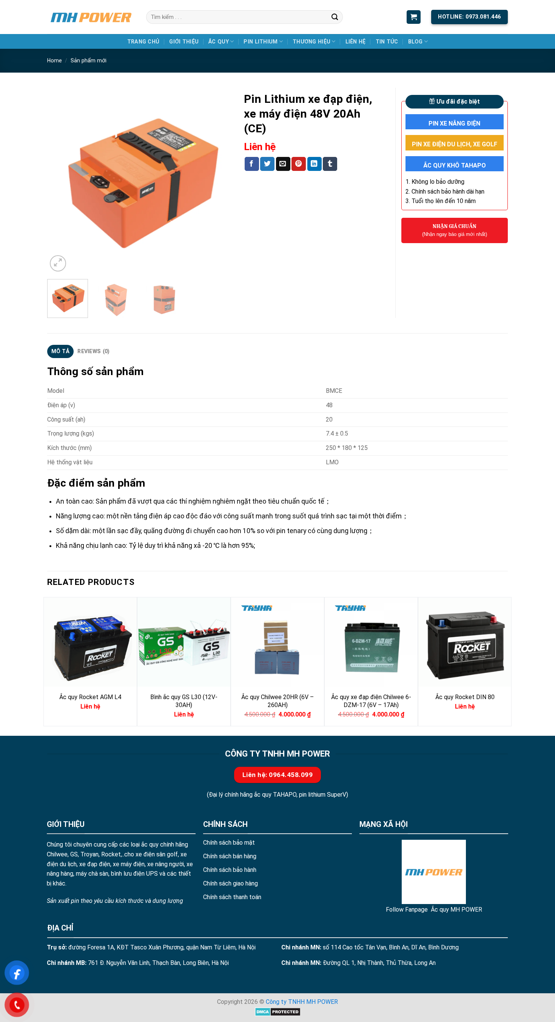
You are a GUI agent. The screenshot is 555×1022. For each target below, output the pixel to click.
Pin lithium (261, 42)
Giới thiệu (184, 42)
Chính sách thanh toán (232, 897)
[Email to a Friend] (283, 164)
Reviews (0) (93, 351)
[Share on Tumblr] (330, 164)
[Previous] (60, 180)
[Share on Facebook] (252, 164)
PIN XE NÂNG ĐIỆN (454, 123)
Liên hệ (355, 42)
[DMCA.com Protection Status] (278, 1011)
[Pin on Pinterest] (298, 164)
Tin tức (387, 42)
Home (54, 60)
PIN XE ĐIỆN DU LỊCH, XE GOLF (454, 144)
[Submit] (335, 17)
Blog (415, 42)
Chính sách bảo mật (229, 842)
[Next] (219, 180)
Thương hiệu (311, 42)
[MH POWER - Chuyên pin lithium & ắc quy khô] (91, 16)
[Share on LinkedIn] (314, 164)
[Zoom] (58, 263)
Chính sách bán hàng (229, 856)
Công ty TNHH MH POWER (302, 1001)
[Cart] (413, 17)
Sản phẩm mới (88, 60)
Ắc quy (218, 42)
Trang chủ (143, 42)
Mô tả (60, 351)
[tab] (60, 351)
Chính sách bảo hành (229, 869)
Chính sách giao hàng (230, 883)
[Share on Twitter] (267, 164)
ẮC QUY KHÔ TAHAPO (454, 165)
